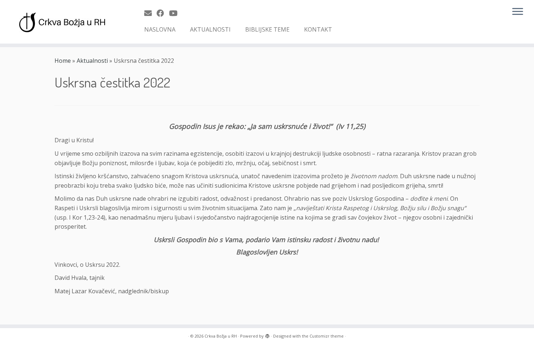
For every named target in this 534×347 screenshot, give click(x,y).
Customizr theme (327, 336)
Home (62, 61)
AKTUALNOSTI (210, 29)
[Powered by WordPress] (267, 334)
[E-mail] (150, 13)
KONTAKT (318, 29)
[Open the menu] (517, 12)
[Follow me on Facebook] (163, 13)
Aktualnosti (92, 61)
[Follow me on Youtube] (175, 13)
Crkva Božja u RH (221, 336)
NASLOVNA (159, 29)
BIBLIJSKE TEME (267, 29)
